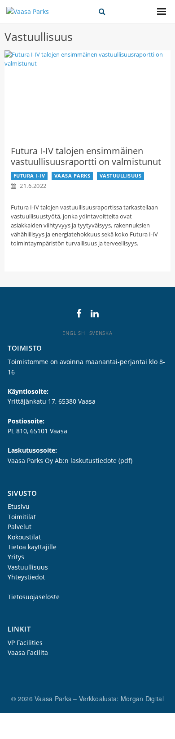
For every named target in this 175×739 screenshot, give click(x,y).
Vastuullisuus (121, 175)
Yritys (16, 556)
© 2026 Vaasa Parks (42, 698)
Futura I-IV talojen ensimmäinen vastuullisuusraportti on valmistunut (86, 156)
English (73, 332)
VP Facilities (25, 642)
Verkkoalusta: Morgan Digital (121, 698)
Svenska (101, 332)
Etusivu (19, 506)
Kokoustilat (24, 537)
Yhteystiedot (26, 577)
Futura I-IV (29, 175)
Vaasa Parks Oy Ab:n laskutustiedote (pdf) (70, 460)
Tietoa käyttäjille (32, 547)
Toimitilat (22, 516)
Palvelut (19, 526)
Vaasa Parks (72, 175)
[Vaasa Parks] (27, 11)
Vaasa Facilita (28, 652)
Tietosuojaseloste (34, 596)
